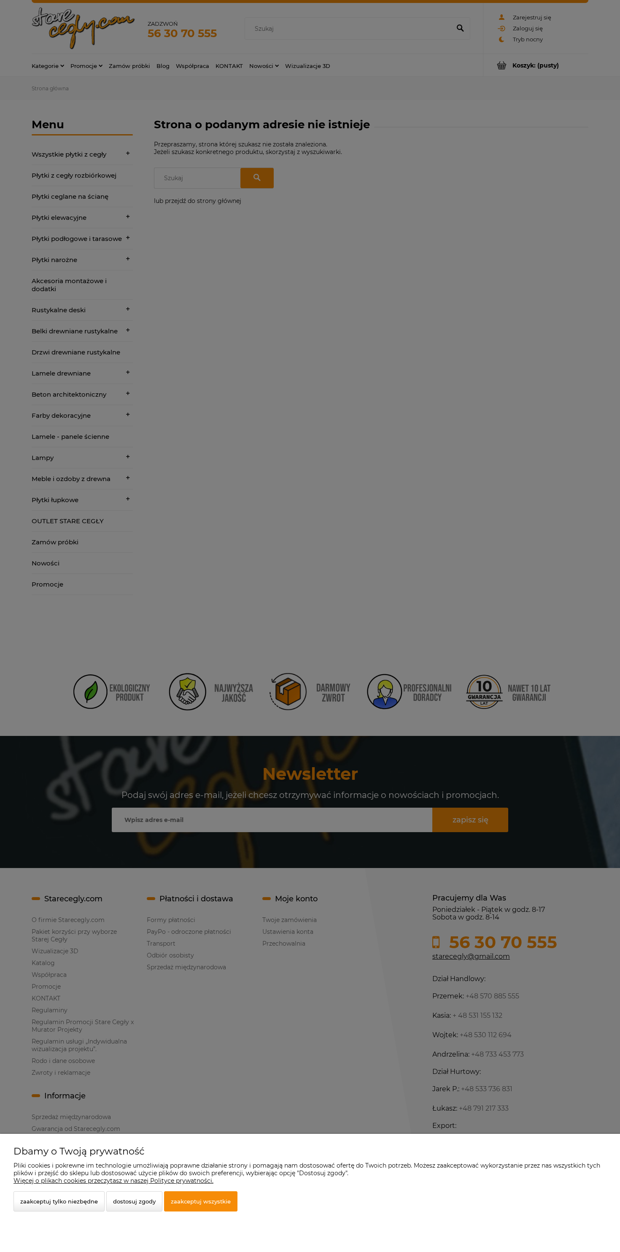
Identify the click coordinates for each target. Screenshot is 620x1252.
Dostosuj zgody (134, 1201)
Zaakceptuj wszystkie (201, 1201)
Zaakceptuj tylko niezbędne (59, 1201)
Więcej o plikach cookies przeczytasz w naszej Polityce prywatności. (113, 1180)
